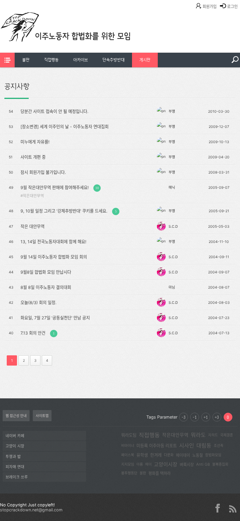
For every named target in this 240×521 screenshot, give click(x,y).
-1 (195, 417)
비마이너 (127, 445)
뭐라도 (198, 435)
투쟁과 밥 (13, 456)
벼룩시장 (187, 464)
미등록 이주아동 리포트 (156, 445)
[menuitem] (26, 60)
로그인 (232, 6)
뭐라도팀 (128, 435)
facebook (219, 508)
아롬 (139, 464)
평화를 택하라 (159, 473)
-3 (183, 417)
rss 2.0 (232, 508)
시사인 (186, 445)
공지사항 (17, 86)
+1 (205, 417)
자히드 (213, 435)
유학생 (142, 455)
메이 (148, 464)
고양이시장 (165, 464)
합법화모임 (213, 455)
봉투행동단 (129, 473)
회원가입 (210, 6)
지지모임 (127, 464)
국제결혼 (226, 435)
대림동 (203, 445)
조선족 (218, 445)
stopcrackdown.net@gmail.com (31, 509)
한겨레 (156, 455)
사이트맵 (42, 416)
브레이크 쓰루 (17, 477)
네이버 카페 (15, 435)
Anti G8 (203, 464)
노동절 (197, 455)
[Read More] (119, 110)
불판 (26, 59)
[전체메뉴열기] (7, 60)
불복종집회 (220, 464)
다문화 (169, 455)
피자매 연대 (15, 467)
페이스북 (127, 455)
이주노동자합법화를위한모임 (77, 36)
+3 (217, 417)
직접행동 (51, 59)
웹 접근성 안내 (16, 416)
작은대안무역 (33, 195)
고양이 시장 (15, 446)
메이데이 (183, 455)
